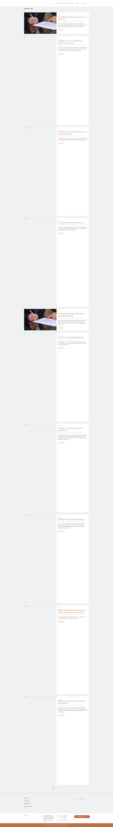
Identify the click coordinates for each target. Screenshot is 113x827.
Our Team (64, 3)
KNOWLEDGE (27, 803)
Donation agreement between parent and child (71, 315)
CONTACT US (81, 816)
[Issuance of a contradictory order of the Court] (40, 80)
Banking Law (68, 614)
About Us (58, 3)
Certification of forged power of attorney (72, 18)
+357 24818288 (64, 815)
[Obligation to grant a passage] (40, 559)
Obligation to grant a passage (71, 519)
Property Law (72, 21)
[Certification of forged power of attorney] (40, 23)
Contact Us (83, 3)
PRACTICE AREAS (28, 806)
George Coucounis (79, 21)
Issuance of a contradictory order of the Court (70, 42)
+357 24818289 (64, 817)
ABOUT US (26, 798)
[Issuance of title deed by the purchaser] (40, 468)
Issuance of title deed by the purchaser (70, 429)
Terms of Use (56, 825)
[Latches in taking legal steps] (40, 377)
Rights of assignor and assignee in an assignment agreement (72, 611)
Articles (77, 3)
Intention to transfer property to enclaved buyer (72, 133)
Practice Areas (70, 3)
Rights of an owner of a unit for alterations (72, 702)
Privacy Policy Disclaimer (63, 825)
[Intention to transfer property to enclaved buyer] (40, 171)
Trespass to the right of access (71, 223)
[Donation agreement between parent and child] (40, 319)
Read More (61, 30)
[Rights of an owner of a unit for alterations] (40, 740)
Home (53, 3)
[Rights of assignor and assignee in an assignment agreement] (40, 649)
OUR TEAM (26, 800)
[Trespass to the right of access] (40, 262)
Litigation (67, 21)
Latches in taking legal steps (70, 337)
